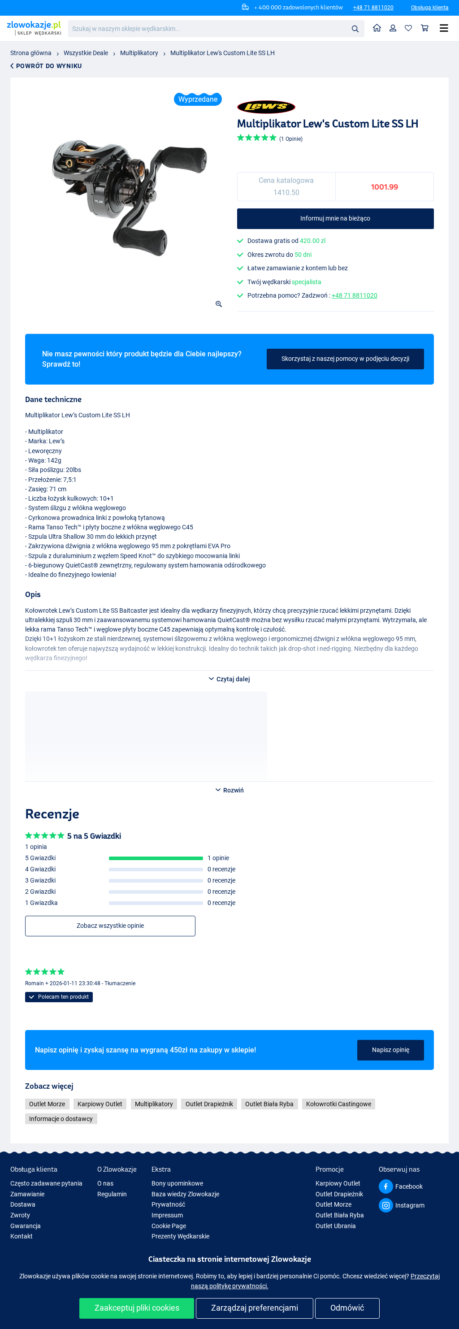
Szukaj (355, 28)
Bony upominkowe (177, 1183)
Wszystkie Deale (86, 52)
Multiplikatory (139, 52)
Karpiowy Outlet (100, 1104)
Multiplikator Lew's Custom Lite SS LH (222, 52)
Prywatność (168, 1204)
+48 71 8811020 (373, 7)
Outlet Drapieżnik (209, 1104)
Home (377, 28)
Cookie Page (169, 1225)
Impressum (167, 1215)
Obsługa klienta (430, 7)
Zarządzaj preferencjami (254, 1307)
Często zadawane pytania (46, 1183)
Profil (393, 28)
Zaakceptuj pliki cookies (137, 1307)
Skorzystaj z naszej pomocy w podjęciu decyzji (345, 358)
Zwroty (20, 1215)
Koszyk (425, 28)
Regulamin (112, 1194)
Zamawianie (27, 1194)
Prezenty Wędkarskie (180, 1236)
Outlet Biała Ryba (269, 1104)
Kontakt (21, 1236)
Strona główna (31, 52)
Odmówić (347, 1307)
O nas (105, 1183)
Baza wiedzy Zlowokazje (185, 1194)
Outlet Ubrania (336, 1225)
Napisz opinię (390, 1049)
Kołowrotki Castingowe (338, 1104)
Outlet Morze (47, 1104)
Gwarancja (25, 1225)
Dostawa (22, 1204)
